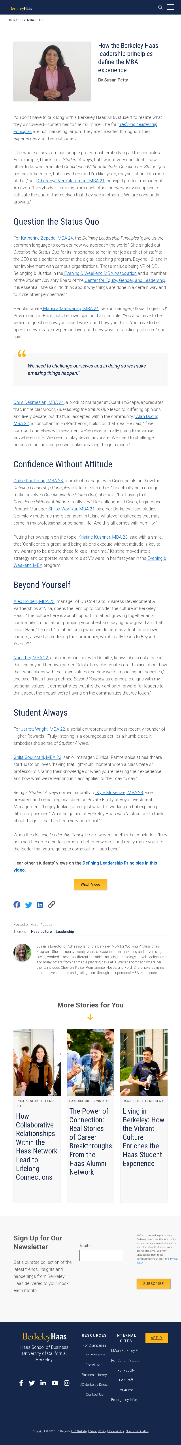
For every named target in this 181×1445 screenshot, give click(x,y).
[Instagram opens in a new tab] (67, 1383)
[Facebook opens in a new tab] (21, 1383)
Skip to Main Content (14, 17)
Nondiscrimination (137, 1431)
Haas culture (41, 931)
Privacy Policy (97, 1431)
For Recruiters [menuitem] (94, 1355)
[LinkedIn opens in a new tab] (43, 1383)
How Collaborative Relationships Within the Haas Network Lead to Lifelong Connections (36, 1146)
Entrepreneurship (30, 1101)
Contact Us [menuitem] (94, 1394)
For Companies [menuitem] (94, 1345)
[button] (162, 7)
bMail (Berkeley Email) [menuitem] (126, 1351)
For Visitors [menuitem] (94, 1365)
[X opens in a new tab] (32, 1383)
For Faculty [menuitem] (126, 1370)
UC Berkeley (79, 1431)
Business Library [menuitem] (94, 1375)
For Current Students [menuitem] (126, 1360)
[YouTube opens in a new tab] (54, 1383)
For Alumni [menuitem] (126, 1390)
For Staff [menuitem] (126, 1380)
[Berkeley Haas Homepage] (20, 8)
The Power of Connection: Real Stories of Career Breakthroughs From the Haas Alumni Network (90, 1141)
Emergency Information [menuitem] (126, 1400)
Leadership (65, 931)
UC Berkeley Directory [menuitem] (94, 1384)
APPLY (156, 1338)
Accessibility (116, 1431)
